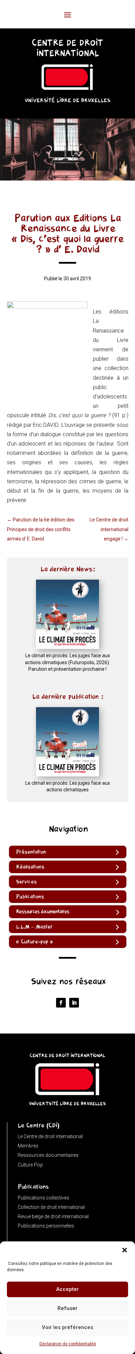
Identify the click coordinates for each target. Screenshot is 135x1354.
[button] (124, 1250)
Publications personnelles (46, 1226)
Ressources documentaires (48, 1155)
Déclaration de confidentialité (67, 1344)
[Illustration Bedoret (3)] (67, 178)
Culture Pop (30, 1165)
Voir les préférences (67, 1327)
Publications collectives (43, 1198)
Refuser (67, 1308)
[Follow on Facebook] (61, 1003)
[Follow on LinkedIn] (74, 1003)
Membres (28, 1146)
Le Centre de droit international (50, 1136)
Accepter (67, 1289)
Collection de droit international (51, 1207)
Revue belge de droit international (53, 1216)
